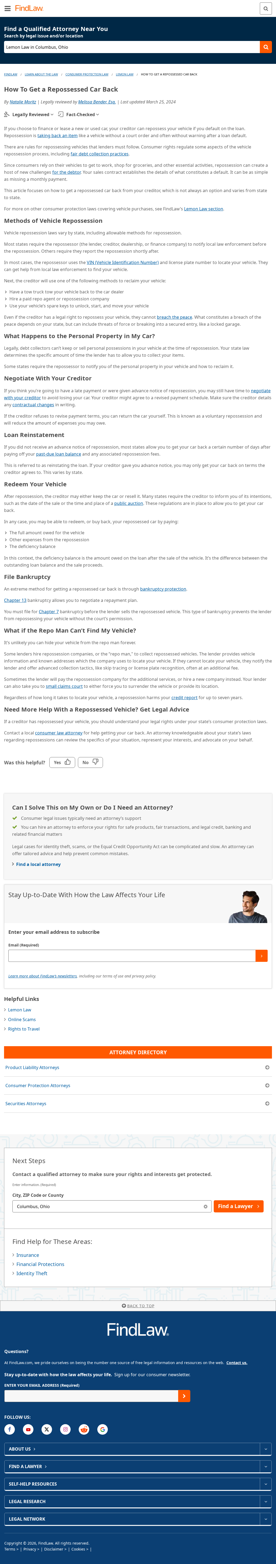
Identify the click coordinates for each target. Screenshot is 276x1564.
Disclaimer (53, 1549)
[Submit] (262, 956)
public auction (128, 503)
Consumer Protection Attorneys (37, 1085)
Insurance (27, 1255)
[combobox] (112, 1206)
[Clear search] (205, 1206)
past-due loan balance (58, 454)
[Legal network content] (265, 1519)
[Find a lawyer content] (265, 1466)
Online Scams (22, 1019)
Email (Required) (23, 945)
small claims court (64, 686)
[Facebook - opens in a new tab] (9, 1429)
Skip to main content (138, 6)
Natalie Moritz (23, 102)
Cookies (78, 1549)
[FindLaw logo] (31, 8)
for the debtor (66, 172)
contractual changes (33, 405)
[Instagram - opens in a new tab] (65, 1429)
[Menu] (7, 8)
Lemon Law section (203, 209)
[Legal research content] (265, 1501)
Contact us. (236, 1362)
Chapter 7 (49, 612)
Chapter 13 (15, 600)
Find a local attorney (38, 864)
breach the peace (174, 317)
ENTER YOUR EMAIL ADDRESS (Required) (42, 1385)
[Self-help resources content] (265, 1484)
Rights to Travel (24, 1029)
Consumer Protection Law (86, 74)
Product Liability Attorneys (32, 1067)
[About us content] (265, 1449)
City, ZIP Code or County (38, 1195)
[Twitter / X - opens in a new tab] (47, 1429)
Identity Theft (31, 1273)
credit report (184, 697)
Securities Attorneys (25, 1104)
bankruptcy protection (163, 589)
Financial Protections (40, 1264)
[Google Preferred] (102, 1429)
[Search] (266, 8)
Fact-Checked (80, 114)
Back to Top (140, 1305)
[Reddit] (84, 1429)
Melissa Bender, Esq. (97, 102)
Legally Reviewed (30, 114)
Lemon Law (124, 74)
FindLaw (10, 74)
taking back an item (57, 135)
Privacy (29, 1549)
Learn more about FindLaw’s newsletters (42, 976)
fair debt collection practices (100, 154)
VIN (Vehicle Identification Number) (123, 262)
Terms (9, 1549)
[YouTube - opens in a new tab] (28, 1429)
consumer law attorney (58, 733)
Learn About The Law (41, 74)
